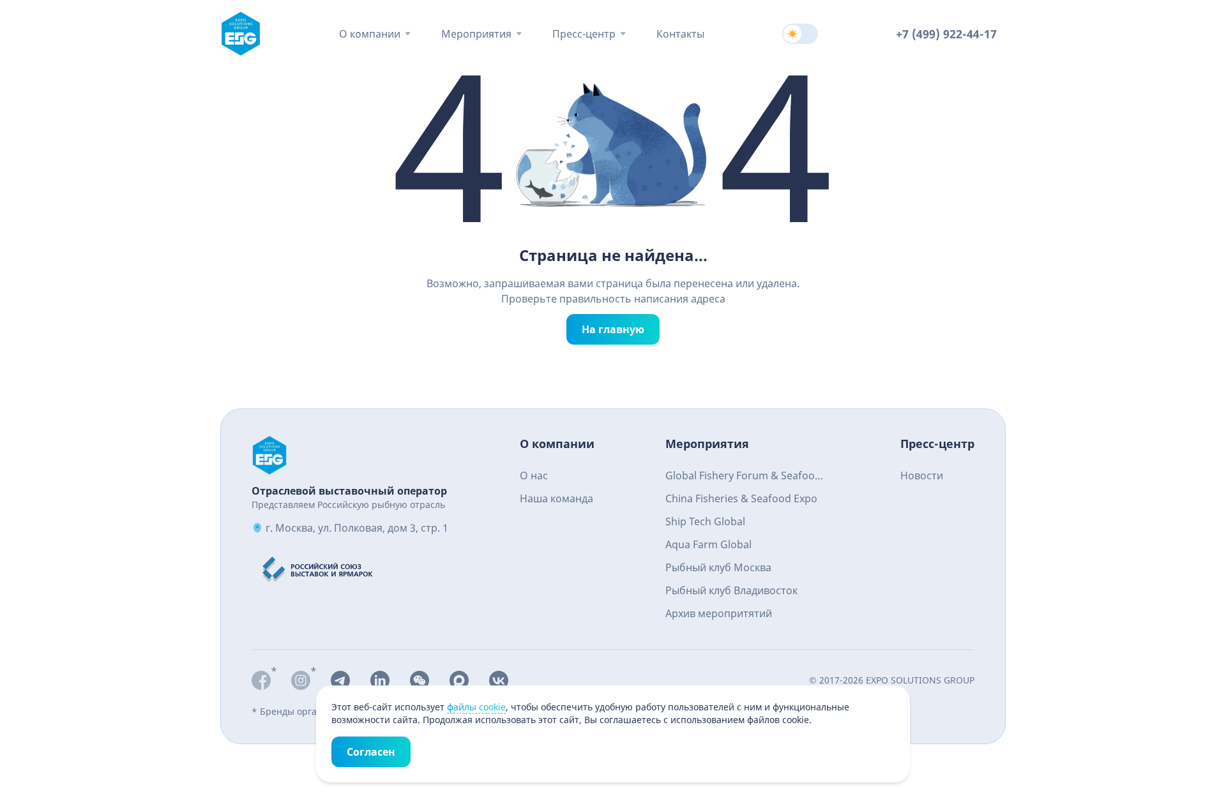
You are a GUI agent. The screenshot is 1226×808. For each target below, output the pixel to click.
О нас (534, 475)
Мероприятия (476, 34)
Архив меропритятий (718, 613)
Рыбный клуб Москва (718, 567)
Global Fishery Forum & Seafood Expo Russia (743, 477)
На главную (613, 329)
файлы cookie (476, 707)
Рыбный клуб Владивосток (731, 590)
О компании (369, 34)
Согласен (371, 752)
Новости (921, 475)
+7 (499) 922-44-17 (946, 33)
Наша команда (556, 498)
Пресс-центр (584, 34)
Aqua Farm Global (708, 544)
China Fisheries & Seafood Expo (741, 498)
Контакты (680, 34)
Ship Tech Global (705, 521)
